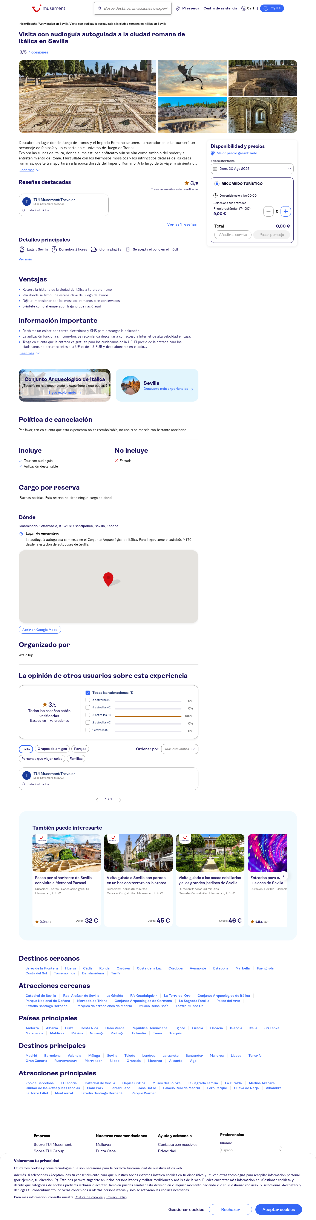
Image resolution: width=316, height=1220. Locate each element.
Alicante (176, 1061)
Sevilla (151, 383)
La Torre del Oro (177, 996)
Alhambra (274, 1088)
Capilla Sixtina (133, 1083)
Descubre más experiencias (166, 389)
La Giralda (114, 996)
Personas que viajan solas (41, 759)
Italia (253, 1028)
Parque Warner (144, 1093)
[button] (252, 183)
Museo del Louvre (166, 1083)
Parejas (80, 749)
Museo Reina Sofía (154, 1006)
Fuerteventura (66, 1061)
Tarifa (115, 973)
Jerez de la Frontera (42, 968)
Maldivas (57, 1033)
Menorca (155, 1061)
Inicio (22, 23)
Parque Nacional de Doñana (48, 1001)
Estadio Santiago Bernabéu (47, 1006)
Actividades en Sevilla (53, 23)
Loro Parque (217, 1088)
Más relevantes (177, 749)
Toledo (129, 1055)
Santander (194, 1055)
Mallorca (217, 1055)
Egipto (180, 1028)
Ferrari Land (120, 1088)
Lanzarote (171, 1055)
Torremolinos (64, 973)
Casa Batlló (147, 1088)
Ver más (25, 259)
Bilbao (114, 1061)
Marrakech (93, 1061)
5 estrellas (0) (102, 700)
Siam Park (95, 1088)
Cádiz (87, 968)
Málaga (94, 1055)
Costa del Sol (36, 973)
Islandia (236, 1028)
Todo (26, 749)
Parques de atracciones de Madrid (104, 1006)
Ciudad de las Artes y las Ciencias (53, 1088)
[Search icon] (100, 8)
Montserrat (64, 1093)
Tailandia (139, 1033)
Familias (76, 759)
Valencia (74, 1055)
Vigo (193, 1061)
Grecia (197, 1028)
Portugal (117, 1033)
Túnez (157, 1033)
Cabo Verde (114, 1028)
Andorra (32, 1028)
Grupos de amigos (52, 749)
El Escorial (69, 1083)
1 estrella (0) (100, 730)
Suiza (69, 1028)
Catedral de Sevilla (41, 996)
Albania (52, 1028)
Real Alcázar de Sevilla (81, 996)
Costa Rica (89, 1028)
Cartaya (123, 968)
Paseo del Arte (228, 1001)
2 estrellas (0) (102, 722)
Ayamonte (198, 968)
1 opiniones (38, 52)
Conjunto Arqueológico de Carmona (143, 1001)
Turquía (175, 1033)
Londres (148, 1055)
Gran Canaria (36, 1061)
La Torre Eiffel (37, 1093)
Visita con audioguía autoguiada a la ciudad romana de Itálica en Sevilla (118, 23)
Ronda (104, 968)
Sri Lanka (271, 1028)
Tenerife (255, 1055)
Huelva (70, 968)
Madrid (31, 1055)
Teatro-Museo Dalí (190, 1006)
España (32, 23)
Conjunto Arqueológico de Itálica (65, 379)
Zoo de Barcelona (40, 1083)
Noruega (97, 1033)
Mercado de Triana (92, 1001)
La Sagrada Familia (194, 1001)
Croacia (216, 1028)
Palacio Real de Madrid (181, 1088)
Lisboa (236, 1055)
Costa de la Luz (149, 968)
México (77, 1033)
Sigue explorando (62, 392)
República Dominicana (149, 1028)
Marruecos (34, 1033)
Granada (134, 1061)
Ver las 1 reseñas (182, 224)
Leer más (27, 170)
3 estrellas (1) (101, 715)
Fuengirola (265, 968)
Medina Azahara (262, 1083)
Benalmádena (93, 973)
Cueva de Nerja (246, 1088)
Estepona (221, 968)
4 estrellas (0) (102, 707)
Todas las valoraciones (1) (112, 693)
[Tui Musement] (52, 8)
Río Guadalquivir (143, 996)
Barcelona (52, 1055)
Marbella (243, 968)
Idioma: (226, 1143)
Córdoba (176, 968)
